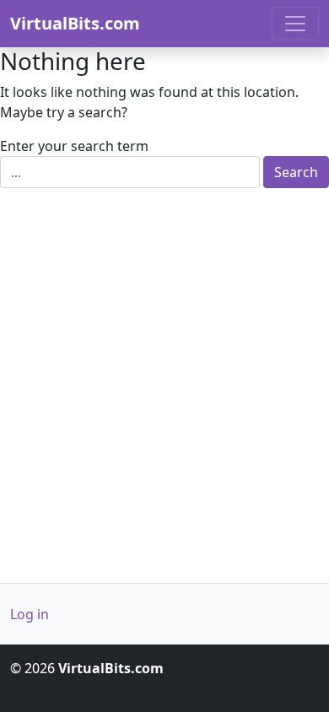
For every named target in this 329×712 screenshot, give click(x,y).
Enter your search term (74, 146)
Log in (29, 614)
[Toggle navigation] (295, 23)
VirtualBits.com (75, 23)
